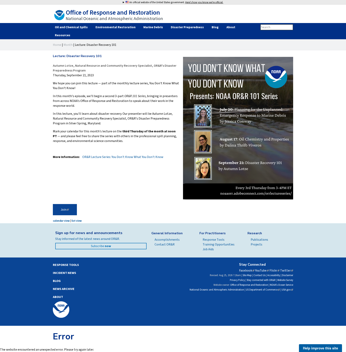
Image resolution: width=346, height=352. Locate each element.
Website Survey (285, 280)
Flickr (275, 270)
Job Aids (208, 249)
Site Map (247, 275)
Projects (256, 244)
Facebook (246, 270)
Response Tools (213, 239)
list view (76, 221)
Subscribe (101, 246)
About (230, 27)
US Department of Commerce (263, 290)
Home (57, 45)
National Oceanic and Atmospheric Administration (217, 290)
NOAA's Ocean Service (281, 285)
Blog (215, 27)
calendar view (61, 221)
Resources (62, 35)
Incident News (64, 273)
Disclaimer (287, 275)
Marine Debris (153, 27)
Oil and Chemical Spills (71, 27)
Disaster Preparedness (187, 27)
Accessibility (273, 275)
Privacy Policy (237, 280)
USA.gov (287, 290)
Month (68, 45)
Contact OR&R (165, 244)
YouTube (262, 270)
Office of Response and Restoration (249, 285)
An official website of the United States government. (176, 2)
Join (65, 209)
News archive (63, 289)
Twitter (286, 270)
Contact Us (259, 275)
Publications (259, 239)
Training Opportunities (218, 244)
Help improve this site (320, 348)
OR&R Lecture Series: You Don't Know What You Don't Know (122, 157)
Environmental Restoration (116, 27)
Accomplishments (167, 239)
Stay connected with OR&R (261, 280)
